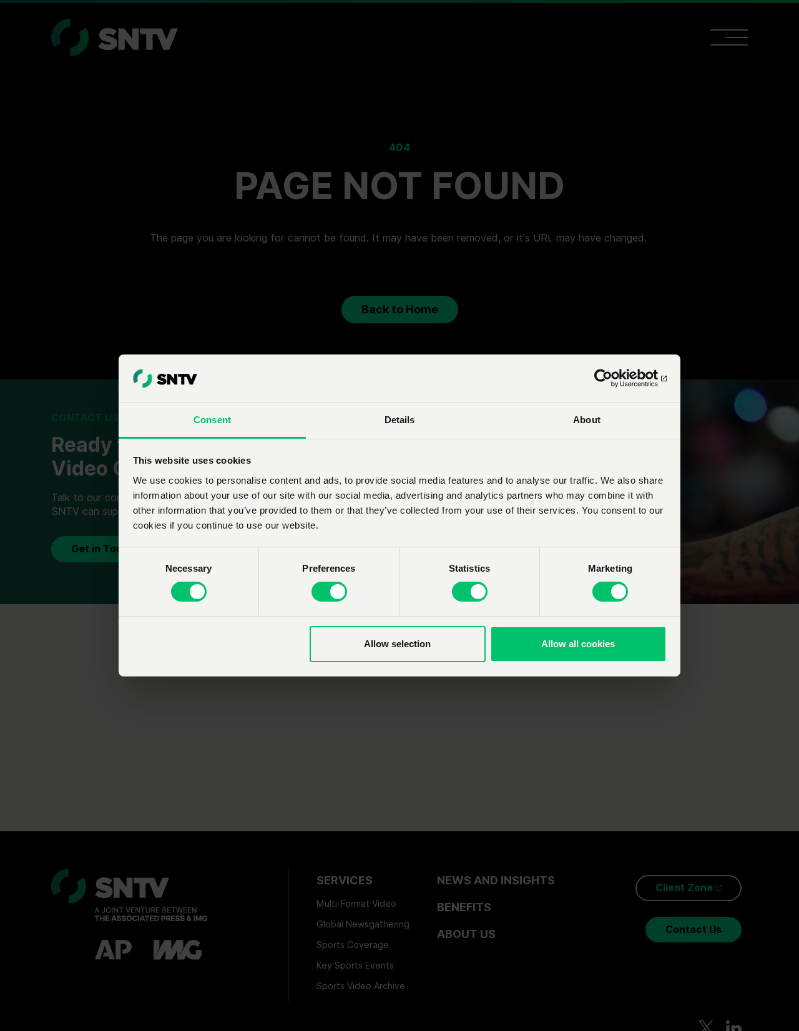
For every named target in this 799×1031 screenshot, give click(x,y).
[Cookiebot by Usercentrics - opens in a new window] (612, 378)
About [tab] (586, 419)
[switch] (329, 592)
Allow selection (397, 643)
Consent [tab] (212, 419)
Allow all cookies (578, 643)
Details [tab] (400, 419)
